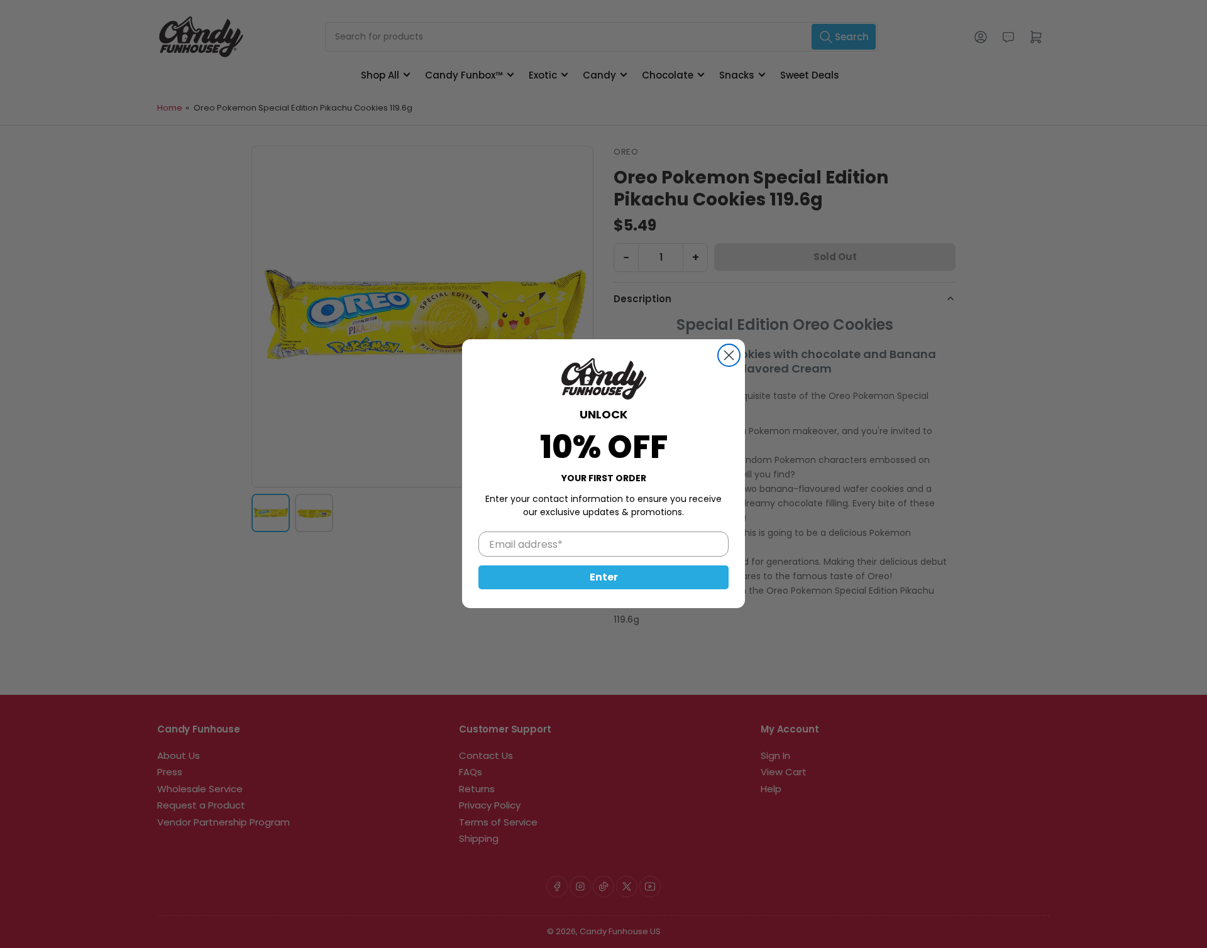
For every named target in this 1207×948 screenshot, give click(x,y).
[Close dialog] (729, 355)
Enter (604, 577)
